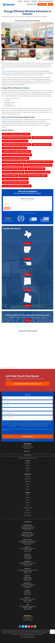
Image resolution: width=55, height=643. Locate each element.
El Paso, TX (27, 554)
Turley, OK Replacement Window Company (15, 182)
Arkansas (27, 476)
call (50, 4)
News (27, 505)
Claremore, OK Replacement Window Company (16, 151)
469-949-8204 (31, 4)
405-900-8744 (27, 544)
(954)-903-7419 (27, 609)
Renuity (21, 458)
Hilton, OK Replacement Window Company (40, 161)
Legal (27, 604)
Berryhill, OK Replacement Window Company (16, 134)
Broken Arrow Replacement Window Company (16, 137)
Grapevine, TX (27, 561)
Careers (20, 1)
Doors (27, 470)
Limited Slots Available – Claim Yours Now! (27, 384)
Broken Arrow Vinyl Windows (41, 144)
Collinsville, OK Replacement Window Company (16, 155)
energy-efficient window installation (18, 90)
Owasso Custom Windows (36, 168)
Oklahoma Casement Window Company (14, 148)
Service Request (27, 455)
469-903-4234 (27, 573)
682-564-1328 (27, 448)
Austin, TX (27, 547)
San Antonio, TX (27, 583)
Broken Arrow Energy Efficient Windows (15, 141)
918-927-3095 (27, 537)
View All (27, 320)
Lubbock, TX (27, 575)
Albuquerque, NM (27, 525)
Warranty (34, 1)
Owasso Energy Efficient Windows (13, 172)
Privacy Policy (32, 213)
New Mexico (27, 478)
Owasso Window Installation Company (37, 172)
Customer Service (27, 507)
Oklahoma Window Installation (12, 165)
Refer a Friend (27, 515)
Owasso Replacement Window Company (14, 168)
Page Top (32, 635)
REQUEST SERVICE (46, 1)
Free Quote (42, 4)
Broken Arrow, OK (27, 532)
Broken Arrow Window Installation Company (16, 144)
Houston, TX (27, 568)
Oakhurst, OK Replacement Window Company (38, 165)
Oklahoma (27, 481)
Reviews (27, 510)
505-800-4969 (27, 529)
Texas (27, 484)
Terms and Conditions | (25, 213)
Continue (6, 208)
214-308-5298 (27, 558)
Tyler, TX (27, 590)
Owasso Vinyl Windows (10, 175)
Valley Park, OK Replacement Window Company (16, 186)
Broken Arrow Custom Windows (42, 137)
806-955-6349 (27, 580)
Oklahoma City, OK (27, 539)
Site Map (28, 635)
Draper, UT (27, 597)
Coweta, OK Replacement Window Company (15, 158)
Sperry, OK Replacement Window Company (15, 179)
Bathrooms (27, 463)
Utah (27, 486)
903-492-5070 (27, 594)
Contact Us (27, 1)
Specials (28, 502)
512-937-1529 (27, 551)
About (27, 494)
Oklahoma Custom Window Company (13, 161)
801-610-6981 (27, 602)
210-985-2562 (27, 587)
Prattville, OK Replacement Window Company (33, 175)
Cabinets (27, 465)
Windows (27, 468)
